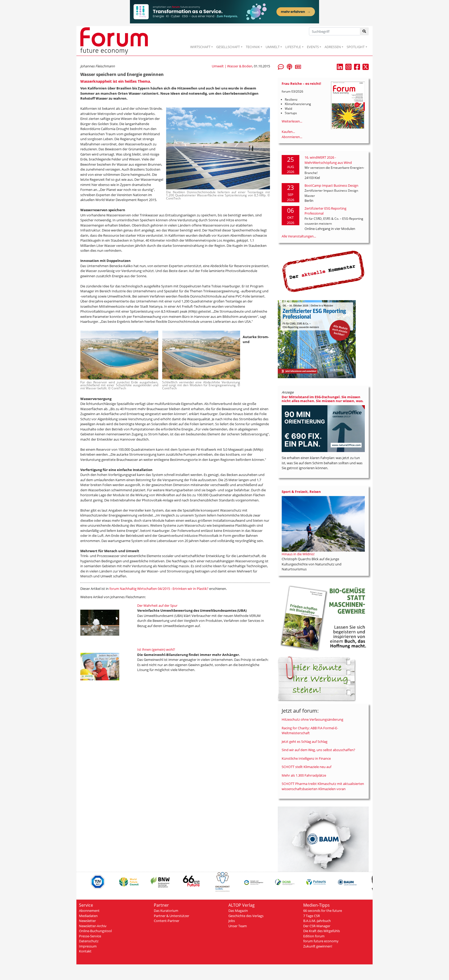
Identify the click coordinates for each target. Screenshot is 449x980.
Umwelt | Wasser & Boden (232, 66)
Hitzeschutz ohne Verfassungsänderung (312, 719)
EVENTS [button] (313, 46)
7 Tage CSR (311, 915)
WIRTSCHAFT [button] (200, 46)
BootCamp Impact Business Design (331, 185)
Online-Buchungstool (95, 931)
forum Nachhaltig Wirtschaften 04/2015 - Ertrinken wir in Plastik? (158, 588)
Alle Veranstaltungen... (299, 236)
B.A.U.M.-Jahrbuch (317, 920)
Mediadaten (88, 915)
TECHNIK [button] (253, 46)
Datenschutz (88, 941)
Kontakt (85, 951)
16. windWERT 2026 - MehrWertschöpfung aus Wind (328, 160)
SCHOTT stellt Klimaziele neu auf (306, 766)
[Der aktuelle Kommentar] (323, 271)
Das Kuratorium (166, 910)
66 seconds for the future (322, 910)
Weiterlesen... (292, 121)
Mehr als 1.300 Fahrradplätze (304, 775)
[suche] (364, 31)
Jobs (231, 920)
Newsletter (87, 920)
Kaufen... (288, 131)
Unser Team (237, 926)
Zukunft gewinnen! (317, 946)
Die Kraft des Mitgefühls (321, 931)
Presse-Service (90, 936)
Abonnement (89, 910)
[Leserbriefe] (281, 66)
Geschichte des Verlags (245, 915)
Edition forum (314, 936)
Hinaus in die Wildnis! (298, 554)
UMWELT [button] (273, 46)
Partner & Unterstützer (171, 915)
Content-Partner (166, 920)
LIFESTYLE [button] (293, 46)
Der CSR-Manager (316, 926)
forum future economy (321, 941)
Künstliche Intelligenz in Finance (306, 758)
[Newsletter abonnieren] (298, 66)
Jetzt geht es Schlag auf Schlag (304, 741)
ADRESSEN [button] (333, 46)
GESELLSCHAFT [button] (228, 46)
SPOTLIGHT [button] (356, 46)
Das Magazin (238, 910)
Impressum (88, 946)
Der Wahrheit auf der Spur (157, 605)
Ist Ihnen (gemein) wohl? (156, 649)
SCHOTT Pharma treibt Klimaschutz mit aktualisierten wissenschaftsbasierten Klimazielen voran (323, 786)
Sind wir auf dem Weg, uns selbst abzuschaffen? (318, 749)
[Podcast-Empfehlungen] (289, 66)
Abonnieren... (292, 136)
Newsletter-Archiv (93, 926)
